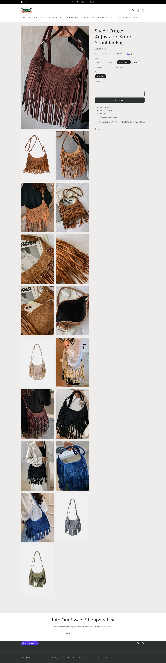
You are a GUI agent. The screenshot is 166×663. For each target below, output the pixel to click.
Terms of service (103, 657)
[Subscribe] (100, 633)
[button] (44, 17)
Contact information (90, 657)
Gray (110, 67)
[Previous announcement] (58, 2)
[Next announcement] (107, 2)
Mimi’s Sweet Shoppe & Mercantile (36, 657)
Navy (99, 67)
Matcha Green (122, 67)
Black (136, 62)
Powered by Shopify (54, 657)
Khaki (112, 62)
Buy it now (119, 100)
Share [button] (99, 129)
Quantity (98, 81)
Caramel (101, 62)
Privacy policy (77, 657)
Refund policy (66, 657)
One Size (100, 76)
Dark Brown (123, 62)
